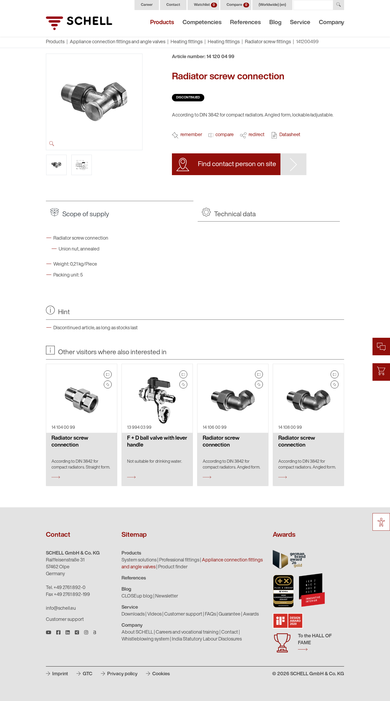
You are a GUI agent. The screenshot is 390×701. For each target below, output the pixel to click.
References (245, 23)
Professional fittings (179, 560)
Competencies (202, 23)
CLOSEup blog (137, 596)
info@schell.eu (61, 608)
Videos (154, 614)
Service (300, 23)
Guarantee (229, 614)
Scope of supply (85, 214)
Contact (173, 5)
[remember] (108, 384)
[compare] (108, 374)
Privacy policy (121, 674)
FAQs (210, 614)
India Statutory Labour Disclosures (207, 639)
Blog (275, 23)
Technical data (234, 214)
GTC (87, 674)
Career (147, 5)
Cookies (160, 674)
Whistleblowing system (145, 639)
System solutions (139, 560)
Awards (251, 614)
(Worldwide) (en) (272, 5)
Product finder (173, 567)
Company (331, 23)
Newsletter (166, 596)
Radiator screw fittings (268, 42)
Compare (237, 5)
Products (162, 23)
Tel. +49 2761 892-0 (65, 588)
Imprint (59, 674)
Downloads (133, 614)
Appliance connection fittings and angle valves (117, 42)
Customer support (65, 619)
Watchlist (204, 5)
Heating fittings (186, 42)
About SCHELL (137, 632)
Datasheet (289, 135)
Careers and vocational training (187, 632)
